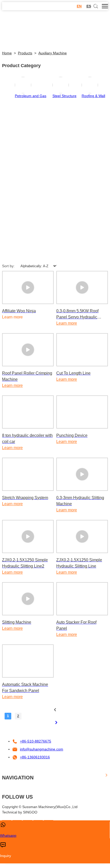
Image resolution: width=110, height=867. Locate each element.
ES (88, 6)
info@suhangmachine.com (41, 749)
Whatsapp (8, 835)
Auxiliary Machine (52, 53)
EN (79, 6)
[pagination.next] (56, 722)
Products (25, 53)
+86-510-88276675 (35, 741)
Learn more (66, 323)
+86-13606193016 (35, 757)
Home (7, 53)
